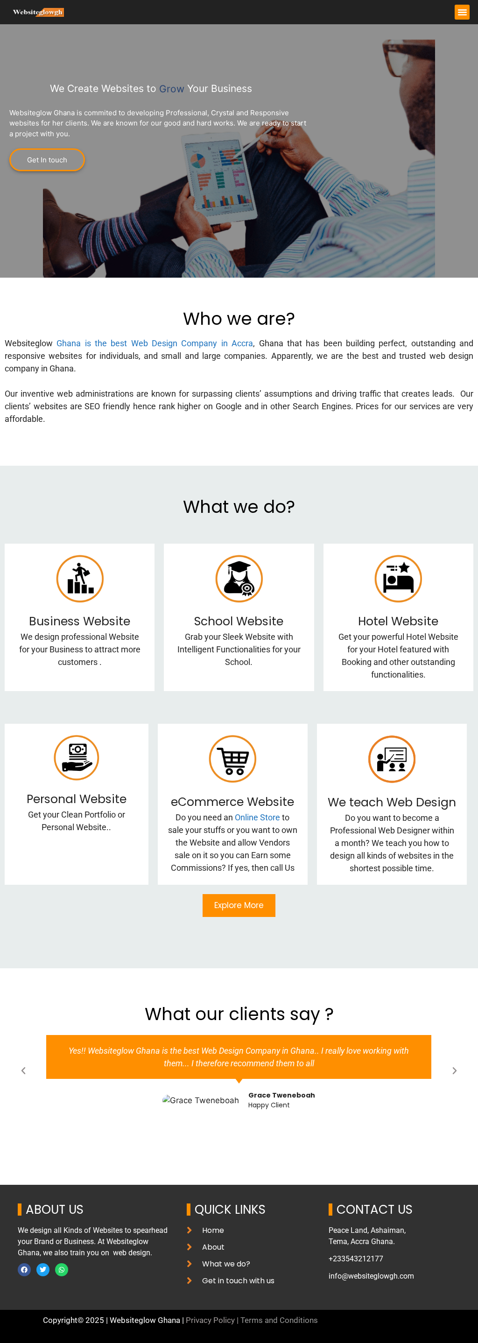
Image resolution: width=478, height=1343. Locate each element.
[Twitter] (42, 1269)
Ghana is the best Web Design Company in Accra (154, 343)
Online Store (257, 817)
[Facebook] (24, 1269)
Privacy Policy (210, 1320)
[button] (462, 12)
